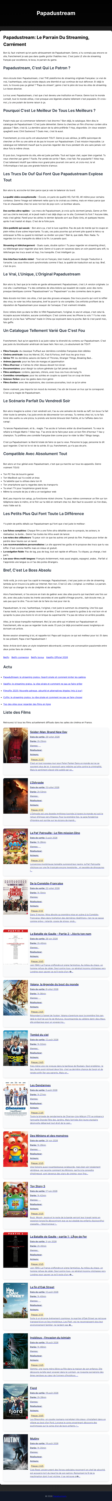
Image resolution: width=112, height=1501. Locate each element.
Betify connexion (20, 657)
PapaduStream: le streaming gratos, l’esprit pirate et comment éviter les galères (44, 677)
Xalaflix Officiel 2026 (57, 657)
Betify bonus (37, 657)
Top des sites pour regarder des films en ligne (27, 704)
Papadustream (59, 1496)
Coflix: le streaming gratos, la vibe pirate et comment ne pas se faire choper (42, 697)
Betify (6, 657)
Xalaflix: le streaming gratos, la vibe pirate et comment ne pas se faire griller (42, 683)
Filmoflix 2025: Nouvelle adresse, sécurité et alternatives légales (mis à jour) (42, 690)
